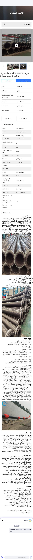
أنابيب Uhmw (11, 510)
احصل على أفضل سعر (23, 81)
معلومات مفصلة (23, 118)
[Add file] (31, 557)
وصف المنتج (9, 118)
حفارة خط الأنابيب (21, 510)
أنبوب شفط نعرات (26, 512)
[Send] (2, 557)
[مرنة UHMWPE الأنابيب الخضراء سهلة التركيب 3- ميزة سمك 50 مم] (16, 45)
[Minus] (2, 520)
